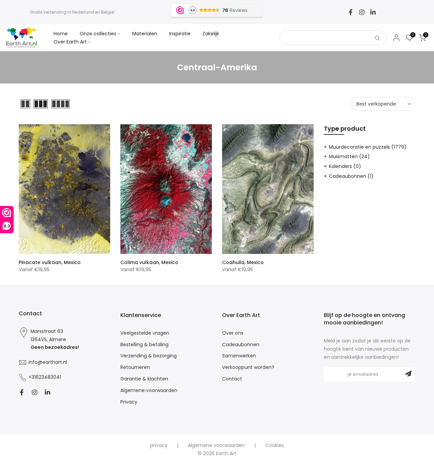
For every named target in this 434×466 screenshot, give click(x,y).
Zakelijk (210, 33)
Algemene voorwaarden (148, 390)
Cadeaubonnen (351, 176)
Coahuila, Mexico (243, 262)
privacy (158, 445)
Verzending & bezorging (148, 356)
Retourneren (135, 367)
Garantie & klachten (144, 379)
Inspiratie (180, 33)
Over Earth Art (70, 41)
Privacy (128, 402)
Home (61, 33)
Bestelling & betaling (144, 344)
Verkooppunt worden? (248, 367)
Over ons (232, 333)
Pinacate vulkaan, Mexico (50, 262)
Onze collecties (98, 33)
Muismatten (349, 156)
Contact (232, 379)
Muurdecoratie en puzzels (368, 147)
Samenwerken (239, 356)
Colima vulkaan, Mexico (149, 262)
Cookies (274, 445)
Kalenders (345, 166)
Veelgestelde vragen (144, 333)
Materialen (144, 33)
